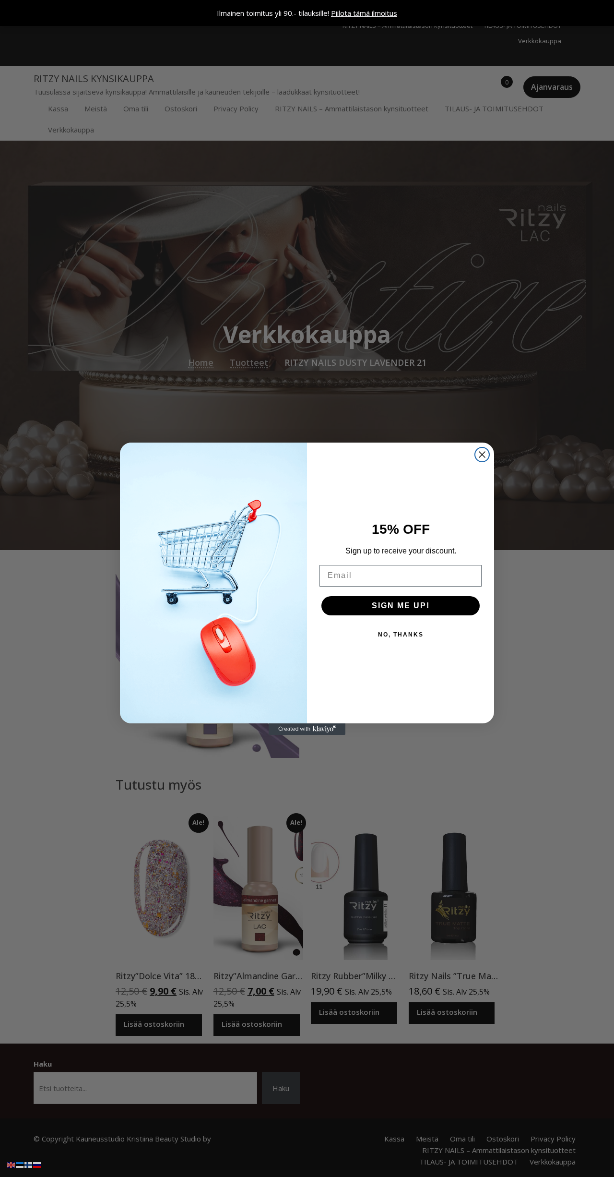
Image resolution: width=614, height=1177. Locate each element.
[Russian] (37, 1164)
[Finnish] (28, 1164)
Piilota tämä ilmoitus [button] (364, 13)
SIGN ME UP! (401, 605)
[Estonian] (20, 1164)
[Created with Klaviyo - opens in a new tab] (307, 729)
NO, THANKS (401, 634)
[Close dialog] (482, 454)
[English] (11, 1164)
